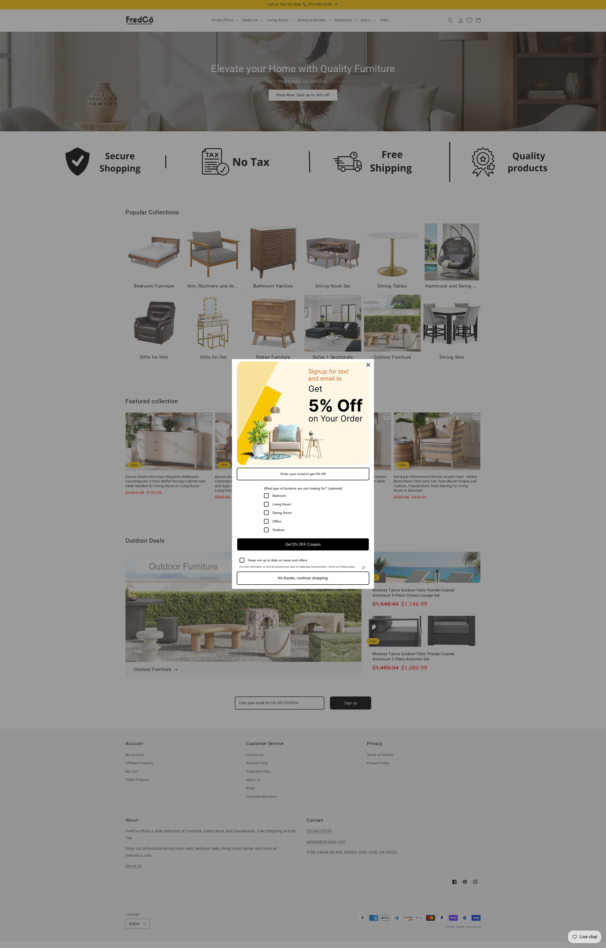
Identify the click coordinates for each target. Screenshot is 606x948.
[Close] (368, 365)
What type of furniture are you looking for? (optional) (303, 488)
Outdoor (278, 530)
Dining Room (282, 513)
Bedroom (279, 496)
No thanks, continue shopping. (303, 578)
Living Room (281, 504)
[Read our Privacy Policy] (363, 567)
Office (276, 521)
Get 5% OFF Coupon (303, 544)
